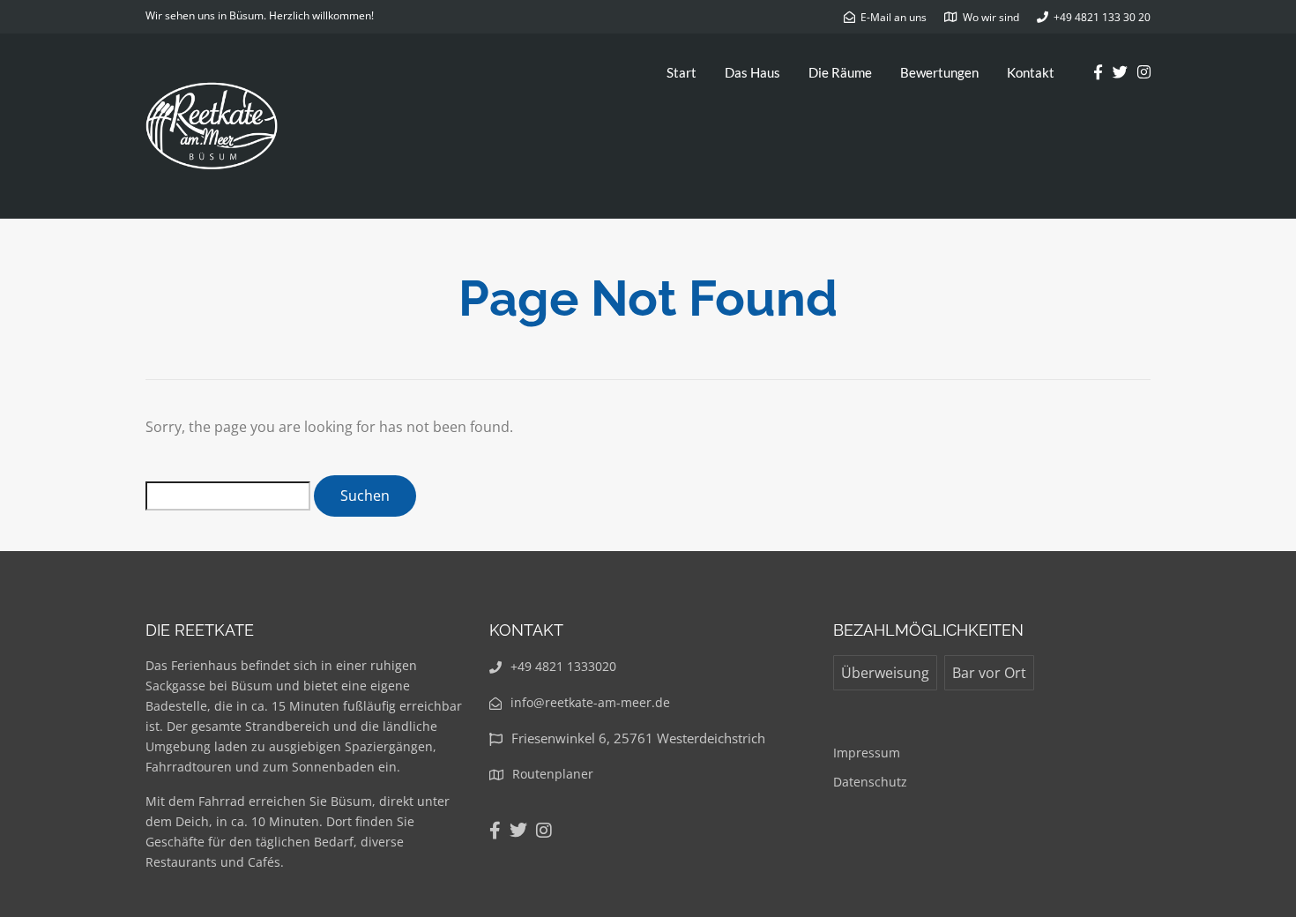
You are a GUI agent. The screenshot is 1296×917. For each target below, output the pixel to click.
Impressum (866, 752)
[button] (1258, 25)
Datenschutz (870, 781)
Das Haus (752, 72)
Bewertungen (939, 72)
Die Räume (840, 72)
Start (681, 72)
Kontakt (1030, 72)
